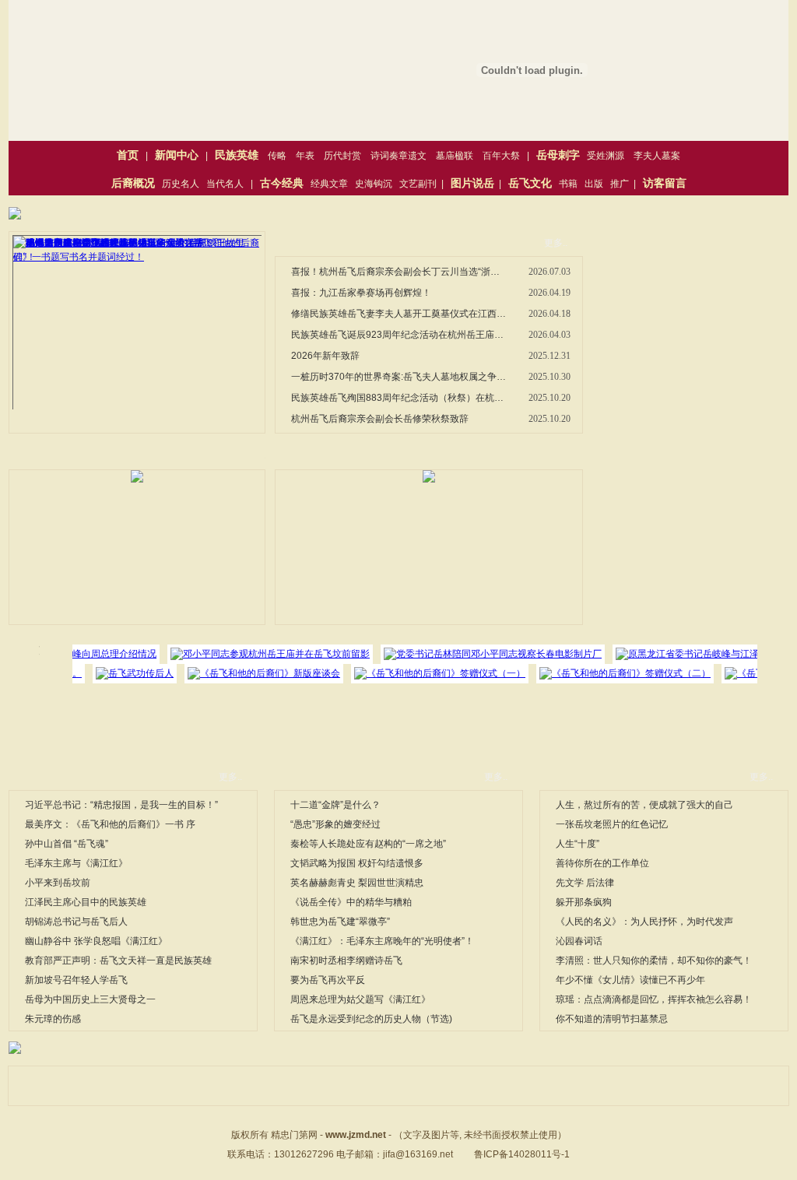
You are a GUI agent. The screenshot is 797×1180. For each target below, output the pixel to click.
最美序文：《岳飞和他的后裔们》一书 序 (110, 824)
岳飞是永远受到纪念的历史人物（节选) (371, 1018)
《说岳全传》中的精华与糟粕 (351, 902)
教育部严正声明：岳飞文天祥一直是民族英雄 (118, 960)
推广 (619, 183)
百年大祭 (501, 155)
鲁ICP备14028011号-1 (522, 1154)
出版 (594, 183)
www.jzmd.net (355, 1134)
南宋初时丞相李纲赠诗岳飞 (346, 960)
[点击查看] (15, 216)
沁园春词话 (579, 941)
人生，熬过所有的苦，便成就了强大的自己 (644, 804)
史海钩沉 (373, 183)
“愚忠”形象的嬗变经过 (335, 824)
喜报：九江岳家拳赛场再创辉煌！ (361, 292)
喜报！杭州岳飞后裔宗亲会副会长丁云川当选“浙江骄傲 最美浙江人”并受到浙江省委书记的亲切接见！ (399, 271)
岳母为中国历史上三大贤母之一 (90, 999)
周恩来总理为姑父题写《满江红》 (360, 999)
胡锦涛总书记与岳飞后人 (76, 921)
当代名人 (225, 183)
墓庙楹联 (454, 155)
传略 (277, 155)
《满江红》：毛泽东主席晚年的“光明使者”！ (382, 941)
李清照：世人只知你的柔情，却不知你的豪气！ (654, 960)
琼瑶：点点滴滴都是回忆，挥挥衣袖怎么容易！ (654, 999)
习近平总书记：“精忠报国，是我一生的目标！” (121, 804)
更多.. (555, 242)
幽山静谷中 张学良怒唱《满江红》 (96, 941)
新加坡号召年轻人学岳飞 (76, 980)
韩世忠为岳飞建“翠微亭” (340, 921)
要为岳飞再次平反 (327, 980)
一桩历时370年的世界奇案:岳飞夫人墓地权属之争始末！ (399, 376)
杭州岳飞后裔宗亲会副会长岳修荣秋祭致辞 (380, 418)
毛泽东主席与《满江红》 (76, 863)
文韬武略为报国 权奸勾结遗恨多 (356, 863)
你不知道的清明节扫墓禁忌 (612, 1018)
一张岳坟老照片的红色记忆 (612, 824)
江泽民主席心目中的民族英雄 (85, 902)
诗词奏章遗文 (398, 155)
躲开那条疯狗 (584, 902)
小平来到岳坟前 (57, 882)
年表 (305, 155)
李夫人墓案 (657, 155)
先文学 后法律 (585, 882)
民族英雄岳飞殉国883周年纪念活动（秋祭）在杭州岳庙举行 (399, 397)
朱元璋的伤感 (53, 1018)
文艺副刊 (418, 183)
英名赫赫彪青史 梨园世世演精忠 (356, 882)
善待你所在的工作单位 (602, 863)
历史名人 (180, 183)
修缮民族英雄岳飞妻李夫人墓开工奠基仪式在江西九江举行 (399, 313)
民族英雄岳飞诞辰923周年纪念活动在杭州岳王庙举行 (399, 334)
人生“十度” (577, 843)
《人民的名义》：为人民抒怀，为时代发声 (644, 921)
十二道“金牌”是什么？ (335, 804)
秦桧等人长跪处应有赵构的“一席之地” (368, 843)
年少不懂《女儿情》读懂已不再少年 (630, 980)
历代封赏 (342, 155)
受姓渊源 (605, 155)
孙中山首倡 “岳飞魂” (66, 843)
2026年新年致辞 (325, 355)
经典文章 (329, 183)
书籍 (568, 183)
